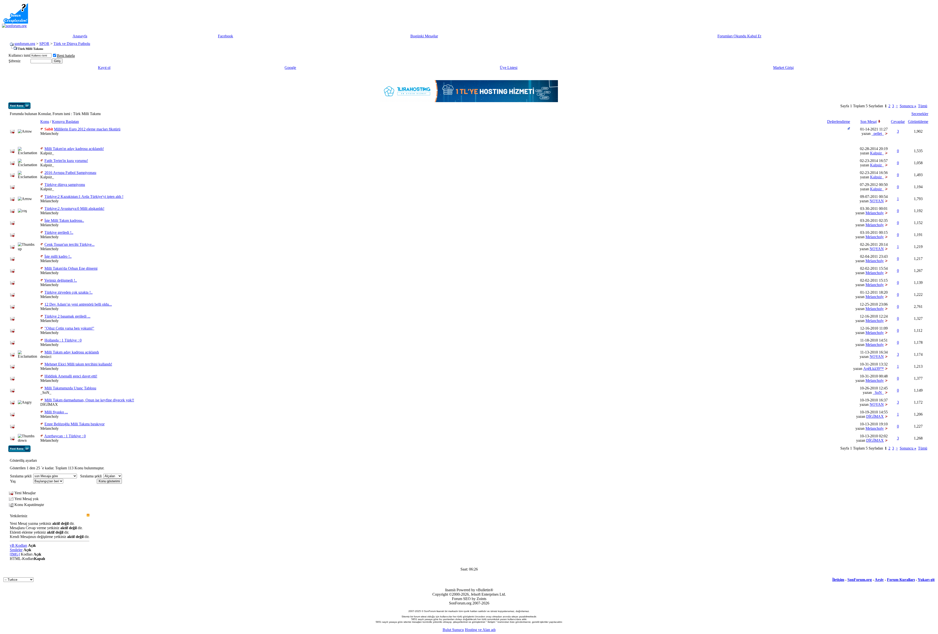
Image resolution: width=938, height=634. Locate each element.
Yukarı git (926, 580)
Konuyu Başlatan (65, 121)
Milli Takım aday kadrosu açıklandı (71, 352)
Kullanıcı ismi (19, 55)
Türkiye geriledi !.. (58, 232)
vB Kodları (18, 545)
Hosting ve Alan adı (480, 630)
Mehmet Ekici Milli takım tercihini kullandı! (78, 364)
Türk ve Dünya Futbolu (71, 44)
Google (290, 67)
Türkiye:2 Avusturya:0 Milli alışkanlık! (74, 208)
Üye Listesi (508, 67)
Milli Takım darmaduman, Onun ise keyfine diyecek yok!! (89, 400)
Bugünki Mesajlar (424, 36)
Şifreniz (15, 61)
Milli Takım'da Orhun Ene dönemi (70, 268)
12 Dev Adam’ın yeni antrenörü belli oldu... (78, 304)
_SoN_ (45, 392)
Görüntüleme (918, 121)
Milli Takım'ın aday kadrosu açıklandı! (74, 149)
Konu (44, 121)
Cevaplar (898, 121)
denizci (45, 357)
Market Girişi (783, 67)
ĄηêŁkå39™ (873, 368)
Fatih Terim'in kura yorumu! (66, 161)
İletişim (838, 580)
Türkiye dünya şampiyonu (64, 185)
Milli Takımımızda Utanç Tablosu (70, 388)
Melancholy (49, 133)
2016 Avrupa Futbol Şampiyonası (70, 173)
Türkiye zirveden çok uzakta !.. (68, 292)
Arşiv (879, 580)
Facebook (225, 36)
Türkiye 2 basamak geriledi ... (67, 316)
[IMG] (15, 554)
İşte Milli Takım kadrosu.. (64, 220)
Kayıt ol (104, 67)
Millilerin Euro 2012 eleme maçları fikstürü (87, 129)
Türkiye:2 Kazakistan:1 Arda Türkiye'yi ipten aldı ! (83, 196)
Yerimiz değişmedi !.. (60, 280)
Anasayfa (80, 36)
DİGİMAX (49, 404)
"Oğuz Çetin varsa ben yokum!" (69, 328)
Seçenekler (919, 114)
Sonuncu (908, 106)
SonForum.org (859, 580)
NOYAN (877, 201)
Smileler (16, 550)
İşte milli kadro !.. (58, 256)
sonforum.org (24, 44)
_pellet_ (878, 133)
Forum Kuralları (901, 580)
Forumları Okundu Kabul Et (739, 36)
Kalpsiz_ (47, 153)
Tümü (922, 106)
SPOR (44, 44)
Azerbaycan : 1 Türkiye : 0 (65, 436)
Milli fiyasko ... (56, 412)
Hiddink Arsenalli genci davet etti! (70, 376)
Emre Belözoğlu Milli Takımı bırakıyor (74, 424)
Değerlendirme (838, 121)
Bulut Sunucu (453, 630)
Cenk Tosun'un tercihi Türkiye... (69, 244)
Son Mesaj (868, 121)
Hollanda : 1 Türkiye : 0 (63, 340)
